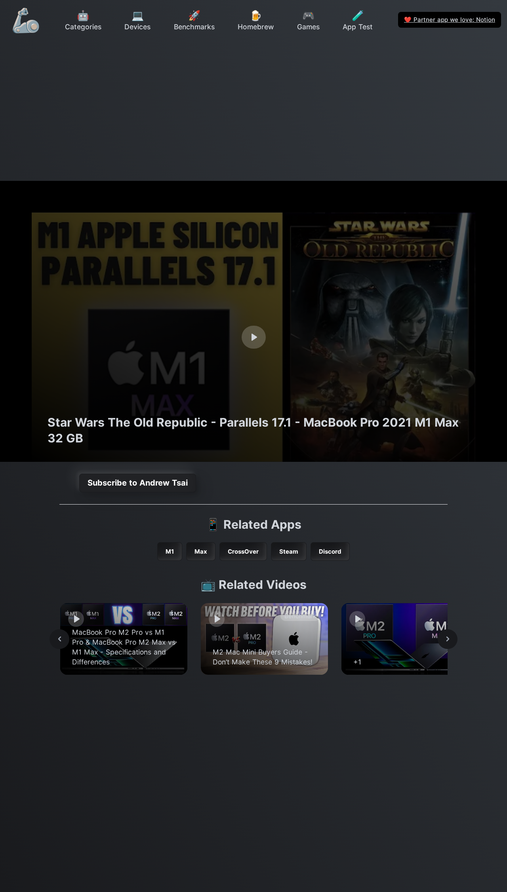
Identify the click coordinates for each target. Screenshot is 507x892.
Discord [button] (330, 551)
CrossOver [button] (243, 551)
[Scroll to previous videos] (59, 639)
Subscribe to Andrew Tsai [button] (138, 483)
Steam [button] (288, 551)
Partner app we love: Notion (449, 19)
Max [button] (200, 551)
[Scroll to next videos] (447, 639)
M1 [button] (170, 551)
